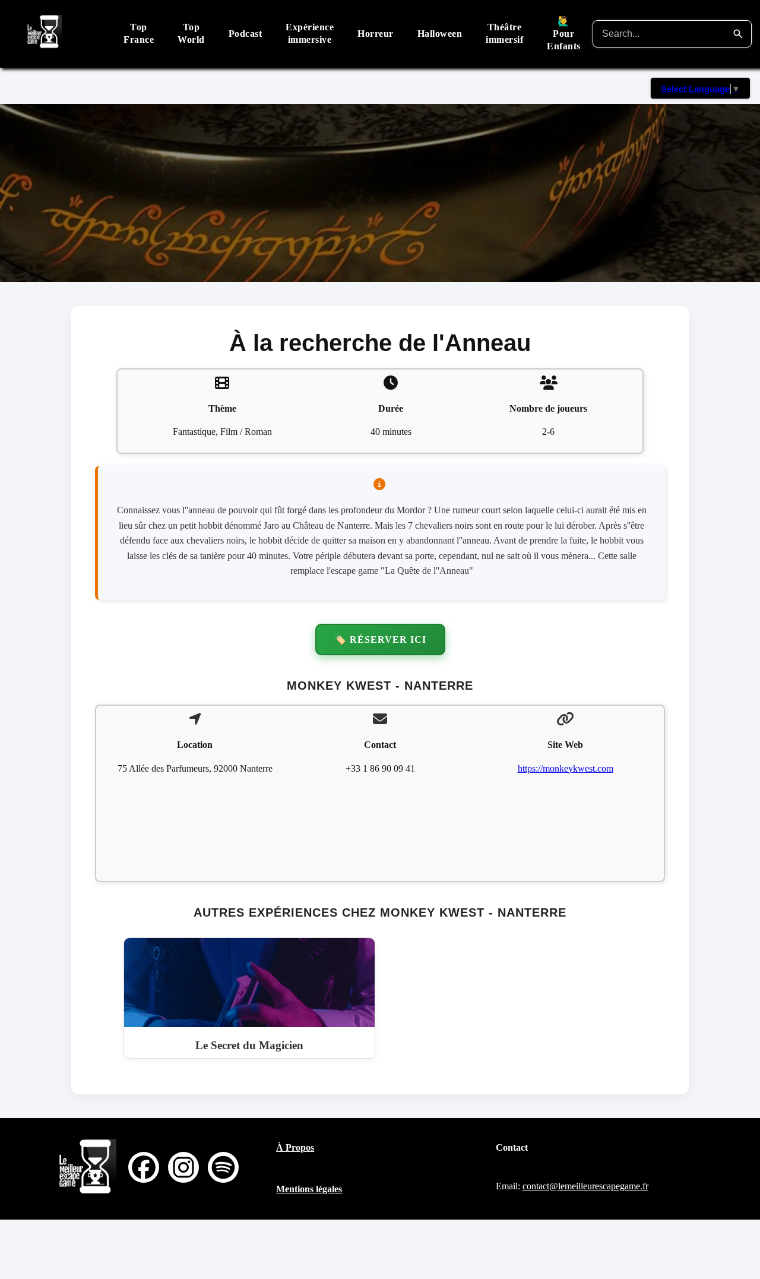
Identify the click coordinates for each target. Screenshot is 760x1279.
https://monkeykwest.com (565, 768)
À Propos (295, 1147)
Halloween (440, 34)
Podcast (245, 34)
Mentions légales (309, 1189)
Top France (139, 33)
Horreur (375, 34)
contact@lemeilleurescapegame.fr (585, 1186)
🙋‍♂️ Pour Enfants (564, 33)
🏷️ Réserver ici (380, 639)
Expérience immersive (310, 33)
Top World (191, 33)
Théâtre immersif (504, 33)
